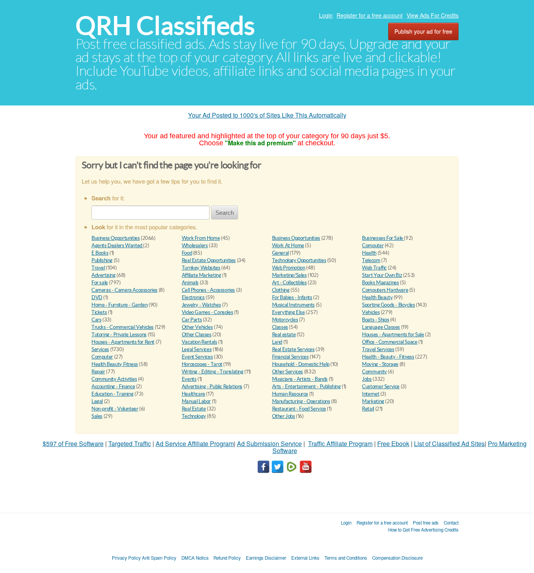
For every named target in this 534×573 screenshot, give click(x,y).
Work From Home (201, 238)
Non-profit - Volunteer (114, 409)
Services (100, 349)
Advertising (103, 275)
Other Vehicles (197, 327)
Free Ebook (393, 443)
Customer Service (381, 386)
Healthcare (193, 394)
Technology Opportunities (299, 260)
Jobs (366, 379)
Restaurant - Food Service (299, 409)
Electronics (193, 297)
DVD (96, 297)
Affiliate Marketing (201, 275)
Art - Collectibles (289, 283)
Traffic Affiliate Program (340, 443)
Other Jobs (283, 416)
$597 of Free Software (73, 443)
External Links (305, 558)
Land (277, 342)
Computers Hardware (385, 290)
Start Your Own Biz (382, 275)
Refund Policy (227, 558)
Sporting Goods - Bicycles (388, 305)
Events (189, 379)
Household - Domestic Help (301, 364)
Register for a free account (370, 15)
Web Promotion (288, 268)
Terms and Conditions (345, 558)
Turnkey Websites (201, 268)
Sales (96, 416)
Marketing (373, 401)
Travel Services (378, 349)
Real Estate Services (293, 349)
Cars (96, 320)
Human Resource (290, 394)
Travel (98, 268)
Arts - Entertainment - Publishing (306, 386)
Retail (368, 409)
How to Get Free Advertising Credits (423, 530)
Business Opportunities (115, 238)
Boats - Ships (375, 320)
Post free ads (426, 522)
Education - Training (112, 394)
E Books (99, 253)
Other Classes (196, 334)
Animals (190, 283)
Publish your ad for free (423, 31)
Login (326, 15)
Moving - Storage (380, 364)
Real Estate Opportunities (209, 260)
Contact (451, 522)
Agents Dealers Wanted (117, 245)
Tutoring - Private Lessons (119, 334)
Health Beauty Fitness (114, 364)
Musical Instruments (293, 305)
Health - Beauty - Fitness (388, 357)
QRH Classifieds (165, 25)
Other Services (287, 372)
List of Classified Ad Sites (449, 443)
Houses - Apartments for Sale (393, 334)
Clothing (281, 290)
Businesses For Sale (383, 238)
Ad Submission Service (269, 443)
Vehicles (371, 312)
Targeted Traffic (129, 443)
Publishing (102, 260)
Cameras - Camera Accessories (124, 290)
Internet (370, 394)
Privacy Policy (126, 558)
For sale (99, 283)
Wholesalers (195, 245)
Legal (97, 401)
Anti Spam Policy (159, 558)
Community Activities (114, 379)
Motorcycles (285, 320)
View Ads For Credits (433, 15)
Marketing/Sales (289, 275)
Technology (194, 416)
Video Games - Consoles (207, 312)
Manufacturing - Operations (301, 401)
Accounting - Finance (113, 386)
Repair (98, 372)
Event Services (197, 357)
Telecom (371, 260)
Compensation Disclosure (397, 558)
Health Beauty (377, 297)
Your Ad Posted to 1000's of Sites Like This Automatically (267, 115)
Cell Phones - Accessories (208, 290)
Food (187, 253)
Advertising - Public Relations (212, 386)
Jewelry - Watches (201, 305)
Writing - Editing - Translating (213, 372)
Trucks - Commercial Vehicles (122, 327)
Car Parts (192, 320)
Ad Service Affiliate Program (195, 443)
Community (374, 372)
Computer (372, 245)
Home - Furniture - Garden (119, 305)
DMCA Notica (194, 558)
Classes (280, 327)
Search (224, 212)
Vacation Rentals (199, 342)
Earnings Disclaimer (266, 558)
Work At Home (288, 245)
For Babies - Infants (292, 297)
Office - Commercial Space (389, 342)
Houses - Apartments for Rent (122, 342)
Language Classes (381, 327)
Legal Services (197, 349)
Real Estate (194, 409)
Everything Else (288, 312)
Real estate (284, 334)
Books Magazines (380, 283)
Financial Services (290, 357)
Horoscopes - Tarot (202, 364)
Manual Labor (196, 401)
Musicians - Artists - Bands (300, 379)
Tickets (99, 312)
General (280, 253)
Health (369, 253)
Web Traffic (374, 268)
